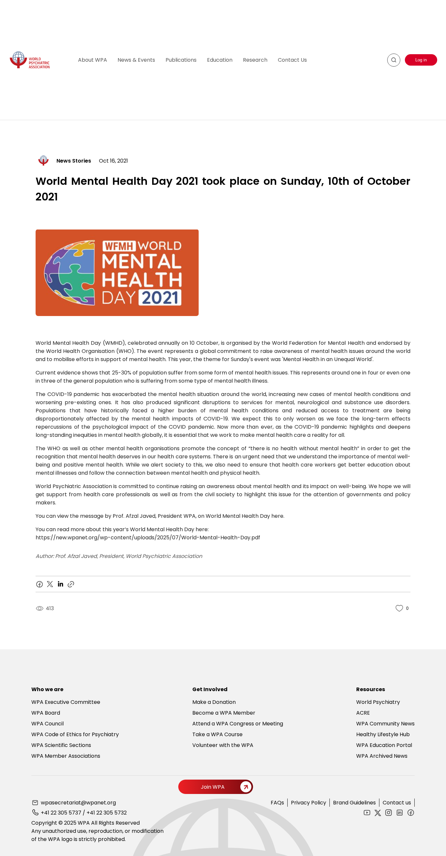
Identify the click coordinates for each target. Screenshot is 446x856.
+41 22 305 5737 (61, 812)
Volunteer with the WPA (222, 745)
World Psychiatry (378, 702)
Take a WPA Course (217, 734)
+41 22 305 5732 (107, 812)
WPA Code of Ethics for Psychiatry (75, 734)
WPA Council (47, 723)
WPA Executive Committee (65, 702)
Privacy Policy (308, 802)
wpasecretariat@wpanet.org (78, 802)
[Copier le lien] (71, 584)
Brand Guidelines (354, 802)
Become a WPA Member (223, 713)
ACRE (363, 713)
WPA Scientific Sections (61, 745)
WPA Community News (385, 723)
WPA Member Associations (65, 756)
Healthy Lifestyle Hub (383, 734)
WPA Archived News (381, 756)
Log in (421, 59)
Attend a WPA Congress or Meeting (237, 723)
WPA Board (45, 713)
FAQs (277, 802)
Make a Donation (214, 702)
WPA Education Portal (384, 745)
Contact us (397, 802)
